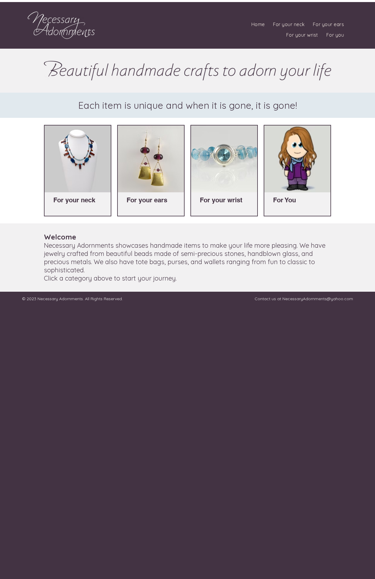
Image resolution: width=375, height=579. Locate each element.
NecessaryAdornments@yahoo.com (317, 298)
